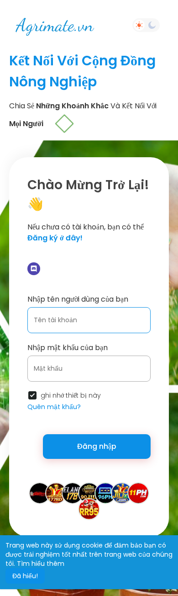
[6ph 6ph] (105, 492)
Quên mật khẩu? (54, 406)
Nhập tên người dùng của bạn (77, 299)
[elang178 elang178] (73, 492)
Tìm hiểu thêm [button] (40, 563)
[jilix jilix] (122, 492)
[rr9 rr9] (89, 508)
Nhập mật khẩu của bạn (67, 347)
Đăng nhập (96, 446)
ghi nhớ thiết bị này (71, 395)
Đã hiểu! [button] (25, 575)
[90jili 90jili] (89, 492)
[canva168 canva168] (40, 492)
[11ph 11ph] (138, 492)
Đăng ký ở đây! (55, 238)
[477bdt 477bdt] (56, 492)
